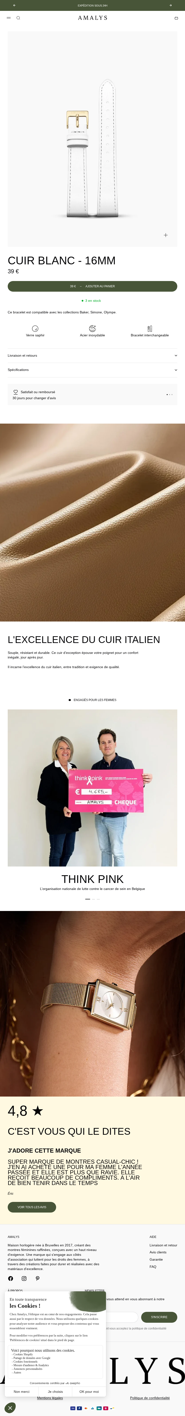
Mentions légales (50, 1398)
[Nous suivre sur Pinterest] (37, 1278)
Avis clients (158, 1252)
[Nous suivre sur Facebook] (10, 1278)
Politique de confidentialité (150, 1398)
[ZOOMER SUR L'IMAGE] (166, 235)
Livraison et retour (163, 1245)
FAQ (153, 1267)
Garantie (156, 1259)
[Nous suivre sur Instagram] (24, 1278)
